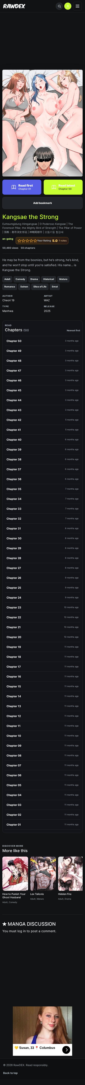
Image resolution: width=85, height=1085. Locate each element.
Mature (63, 279)
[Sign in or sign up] (67, 6)
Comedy (20, 279)
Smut (55, 286)
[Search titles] (59, 6)
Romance (9, 286)
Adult (7, 279)
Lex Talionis (37, 894)
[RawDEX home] (14, 6)
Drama (34, 279)
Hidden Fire (64, 894)
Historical (48, 279)
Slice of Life (39, 286)
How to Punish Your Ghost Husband (14, 896)
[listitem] (42, 341)
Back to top (10, 1073)
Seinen (24, 286)
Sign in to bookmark (42, 203)
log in (21, 931)
